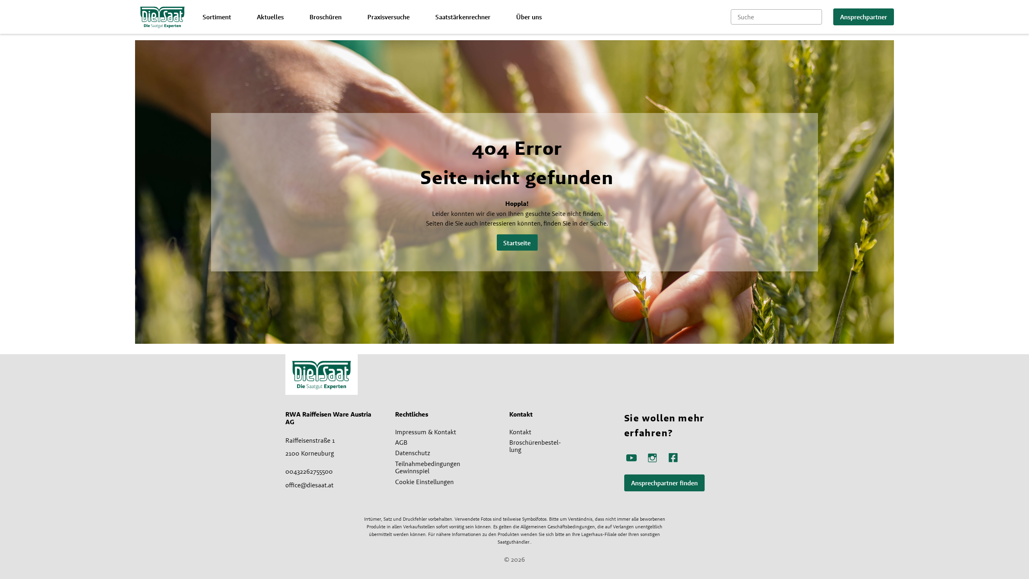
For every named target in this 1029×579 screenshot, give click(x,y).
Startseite (517, 242)
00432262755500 (309, 471)
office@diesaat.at (309, 485)
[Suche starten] (816, 17)
